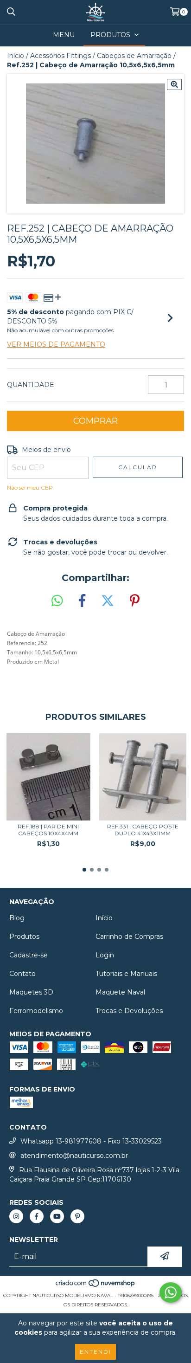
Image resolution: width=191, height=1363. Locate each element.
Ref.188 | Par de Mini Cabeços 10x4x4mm (48, 830)
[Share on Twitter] (107, 601)
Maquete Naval (120, 992)
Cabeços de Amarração (134, 56)
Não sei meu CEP (30, 487)
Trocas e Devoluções (129, 1011)
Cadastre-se (28, 955)
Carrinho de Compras (129, 936)
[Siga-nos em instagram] (16, 1216)
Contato (22, 973)
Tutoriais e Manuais (126, 973)
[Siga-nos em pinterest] (77, 1216)
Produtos (24, 936)
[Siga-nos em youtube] (57, 1216)
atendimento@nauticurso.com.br (74, 1155)
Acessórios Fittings (60, 56)
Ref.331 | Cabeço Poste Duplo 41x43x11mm (142, 830)
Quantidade (30, 385)
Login (105, 955)
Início (15, 56)
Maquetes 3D (31, 992)
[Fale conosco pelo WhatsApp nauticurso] (170, 1292)
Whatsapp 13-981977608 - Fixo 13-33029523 (91, 1141)
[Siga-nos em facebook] (37, 1216)
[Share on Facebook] (82, 601)
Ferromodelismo (36, 1011)
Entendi (95, 1351)
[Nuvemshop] (95, 1286)
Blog (17, 918)
